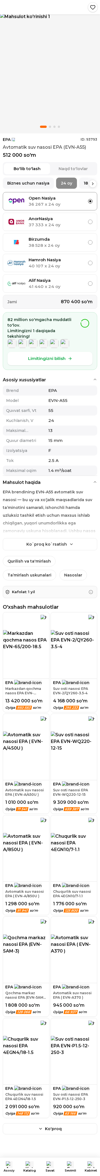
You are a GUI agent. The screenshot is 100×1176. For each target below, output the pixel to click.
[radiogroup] (50, 242)
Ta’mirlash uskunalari (29, 575)
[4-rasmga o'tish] (59, 127)
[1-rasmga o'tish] (43, 127)
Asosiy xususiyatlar (24, 379)
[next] (93, 184)
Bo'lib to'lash (27, 168)
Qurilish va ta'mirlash (29, 561)
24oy (66, 183)
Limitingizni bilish (47, 358)
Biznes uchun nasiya (28, 183)
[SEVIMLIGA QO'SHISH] (93, 7)
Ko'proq (53, 1128)
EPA (7, 139)
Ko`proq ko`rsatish (46, 544)
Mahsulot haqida (22, 482)
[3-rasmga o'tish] (54, 127)
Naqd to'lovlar (73, 168)
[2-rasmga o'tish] (50, 127)
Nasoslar (73, 575)
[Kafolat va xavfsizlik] (91, 592)
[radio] (90, 201)
